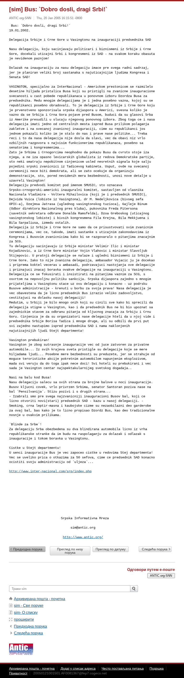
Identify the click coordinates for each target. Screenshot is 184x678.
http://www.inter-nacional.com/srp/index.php (50, 471)
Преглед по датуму (111, 549)
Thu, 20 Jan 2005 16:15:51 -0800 (59, 18)
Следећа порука (154, 549)
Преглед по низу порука (70, 550)
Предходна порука (27, 549)
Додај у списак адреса (78, 668)
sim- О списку (26, 612)
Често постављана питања (123, 668)
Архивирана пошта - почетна (39, 599)
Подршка (157, 668)
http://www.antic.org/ (83, 537)
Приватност (18, 673)
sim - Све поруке (28, 606)
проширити (24, 619)
